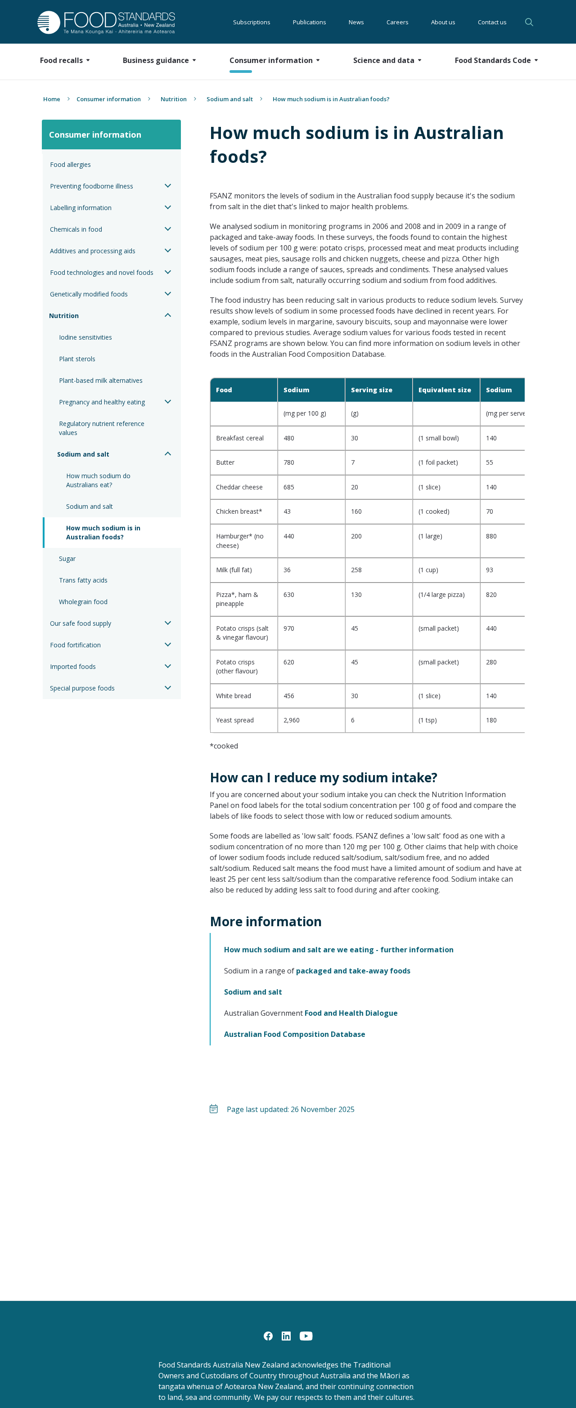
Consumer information (108, 99)
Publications (309, 22)
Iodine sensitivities (85, 337)
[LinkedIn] (286, 1335)
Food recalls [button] (61, 60)
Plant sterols (77, 358)
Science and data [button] (383, 60)
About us (443, 22)
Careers (398, 22)
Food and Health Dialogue (351, 1013)
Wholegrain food (83, 601)
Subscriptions (251, 22)
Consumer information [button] (271, 60)
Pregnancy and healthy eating (102, 402)
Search (530, 22)
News (356, 22)
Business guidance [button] (156, 60)
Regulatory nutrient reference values (102, 428)
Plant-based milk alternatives (101, 380)
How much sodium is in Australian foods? (104, 532)
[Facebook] (268, 1335)
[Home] (96, 22)
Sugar (67, 558)
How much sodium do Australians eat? (99, 480)
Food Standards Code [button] (493, 60)
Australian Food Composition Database (294, 1034)
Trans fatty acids (83, 580)
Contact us (492, 22)
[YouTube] (306, 1335)
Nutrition (174, 99)
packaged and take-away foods (353, 971)
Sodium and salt (230, 99)
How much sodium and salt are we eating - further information (339, 950)
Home (51, 99)
